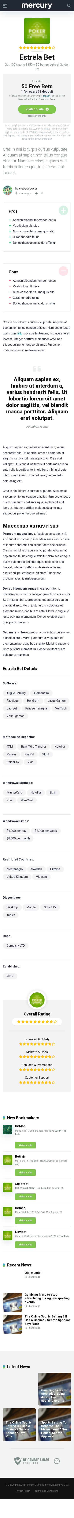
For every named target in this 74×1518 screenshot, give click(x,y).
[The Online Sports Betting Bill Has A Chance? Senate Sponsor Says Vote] (12, 1332)
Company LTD (16, 945)
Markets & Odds (37, 1052)
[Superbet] (7, 1191)
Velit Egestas (15, 716)
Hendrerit (33, 700)
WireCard (27, 800)
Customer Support (37, 1077)
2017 (10, 976)
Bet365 (20, 1126)
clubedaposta (28, 188)
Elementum (41, 693)
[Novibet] (7, 1239)
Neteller (59, 746)
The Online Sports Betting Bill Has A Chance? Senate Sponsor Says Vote (47, 1320)
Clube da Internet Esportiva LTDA (52, 1484)
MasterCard (14, 792)
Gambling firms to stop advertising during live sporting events (47, 1298)
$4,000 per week (46, 831)
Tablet (11, 915)
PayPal (29, 754)
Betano (20, 1208)
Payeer (11, 754)
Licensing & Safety (37, 1039)
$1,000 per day (16, 831)
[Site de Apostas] (37, 5)
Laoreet (12, 708)
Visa (30, 762)
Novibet (20, 1232)
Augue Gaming (16, 693)
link (19, 333)
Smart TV (50, 907)
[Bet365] (7, 1133)
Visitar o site (35, 109)
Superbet (21, 1184)
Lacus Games (57, 700)
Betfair (20, 1156)
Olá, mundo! (33, 1273)
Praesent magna (36, 708)
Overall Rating (37, 1014)
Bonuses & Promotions (37, 1065)
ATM (10, 746)
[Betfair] (7, 1164)
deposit (46, 96)
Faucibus (13, 700)
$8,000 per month (18, 838)
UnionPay (13, 762)
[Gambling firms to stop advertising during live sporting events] (12, 1311)
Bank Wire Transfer (33, 746)
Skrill (45, 754)
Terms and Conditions (46, 1490)
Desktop (12, 907)
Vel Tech (61, 708)
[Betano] (7, 1215)
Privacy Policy (23, 1490)
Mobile (31, 907)
